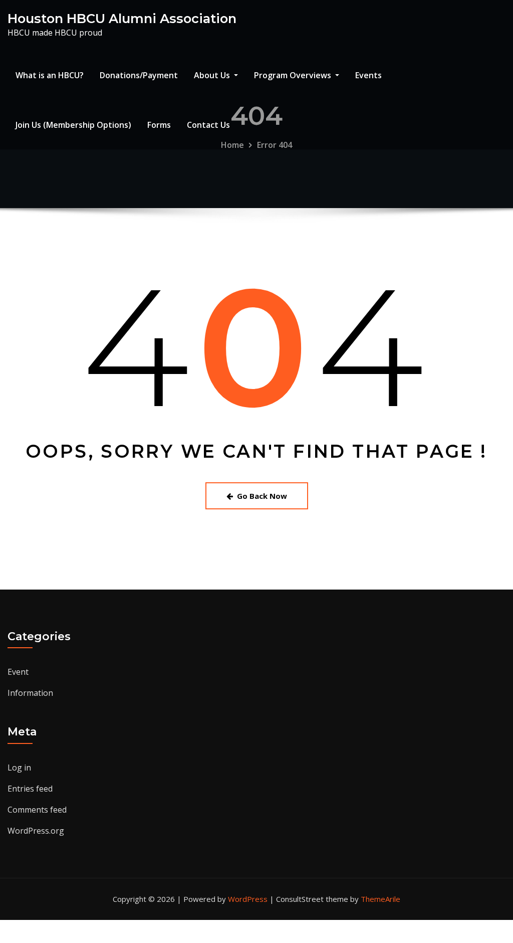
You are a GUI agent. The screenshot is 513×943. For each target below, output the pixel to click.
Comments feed (37, 809)
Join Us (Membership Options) (73, 124)
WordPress (248, 899)
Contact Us (208, 124)
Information (30, 692)
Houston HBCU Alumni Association (122, 18)
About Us (213, 75)
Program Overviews (293, 75)
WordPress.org (36, 830)
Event (18, 671)
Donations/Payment (139, 75)
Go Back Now (262, 496)
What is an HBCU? (50, 75)
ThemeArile (380, 899)
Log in (19, 767)
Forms (159, 124)
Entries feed (30, 788)
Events (368, 75)
